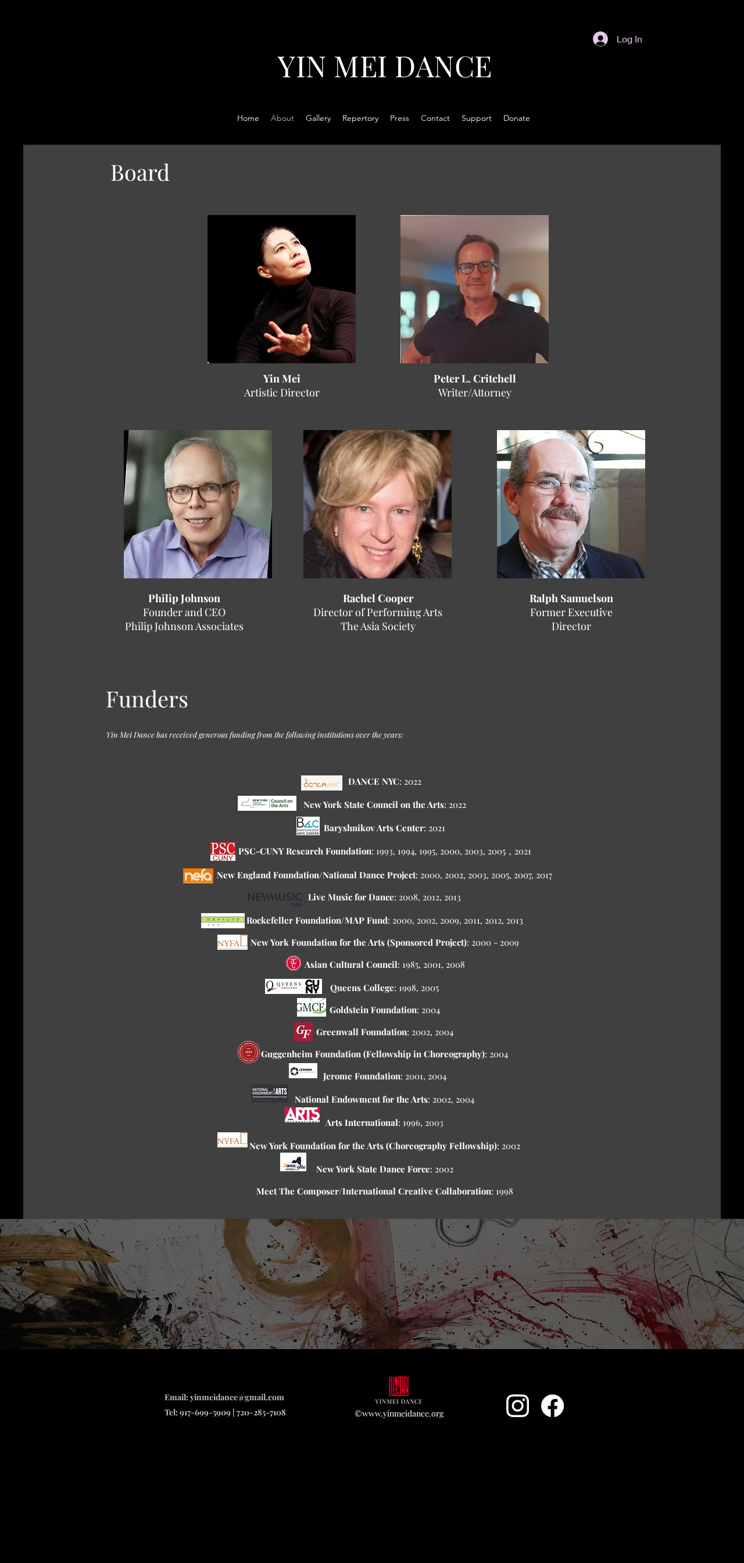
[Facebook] (552, 1405)
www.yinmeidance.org (402, 1413)
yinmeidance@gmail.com (237, 1397)
